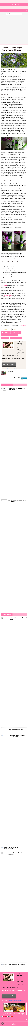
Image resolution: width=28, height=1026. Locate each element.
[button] (6, 329)
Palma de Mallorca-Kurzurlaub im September (16, 959)
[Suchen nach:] (14, 13)
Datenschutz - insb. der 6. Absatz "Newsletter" (15, 368)
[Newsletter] (18, 4)
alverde (7, 332)
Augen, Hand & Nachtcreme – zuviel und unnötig (17, 500)
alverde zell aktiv (16, 332)
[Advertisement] (14, 30)
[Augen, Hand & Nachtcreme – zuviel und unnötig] (4, 553)
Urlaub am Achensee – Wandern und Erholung (17, 618)
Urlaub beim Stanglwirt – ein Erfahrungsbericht (11, 953)
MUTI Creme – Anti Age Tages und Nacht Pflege (16, 389)
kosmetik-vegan (8, 295)
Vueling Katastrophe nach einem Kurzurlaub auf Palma (16, 842)
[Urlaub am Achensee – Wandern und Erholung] (4, 671)
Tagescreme (5, 337)
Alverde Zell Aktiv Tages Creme (10, 335)
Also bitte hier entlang (8, 364)
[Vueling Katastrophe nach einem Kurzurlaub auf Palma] (4, 895)
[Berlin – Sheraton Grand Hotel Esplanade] (4, 783)
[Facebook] (10, 4)
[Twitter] (15, 4)
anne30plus (23, 325)
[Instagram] (12, 4)
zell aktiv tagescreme (16, 337)
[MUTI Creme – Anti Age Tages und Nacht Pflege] (4, 442)
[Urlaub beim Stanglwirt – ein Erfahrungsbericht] (2, 953)
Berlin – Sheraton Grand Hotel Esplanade (15, 730)
